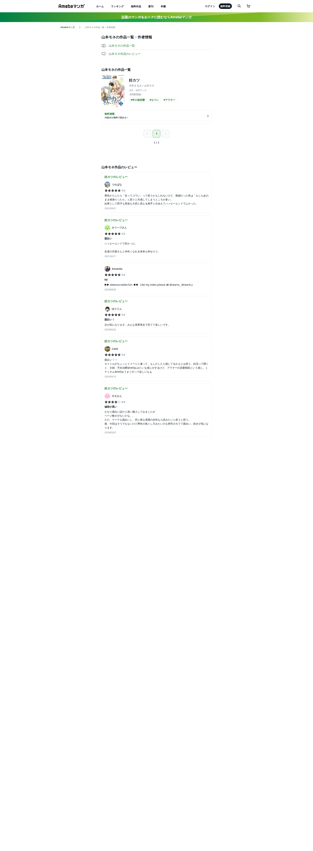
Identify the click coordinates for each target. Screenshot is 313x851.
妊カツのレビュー (116, 177)
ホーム (100, 6)
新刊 (150, 6)
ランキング (117, 6)
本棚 (163, 6)
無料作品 (136, 6)
